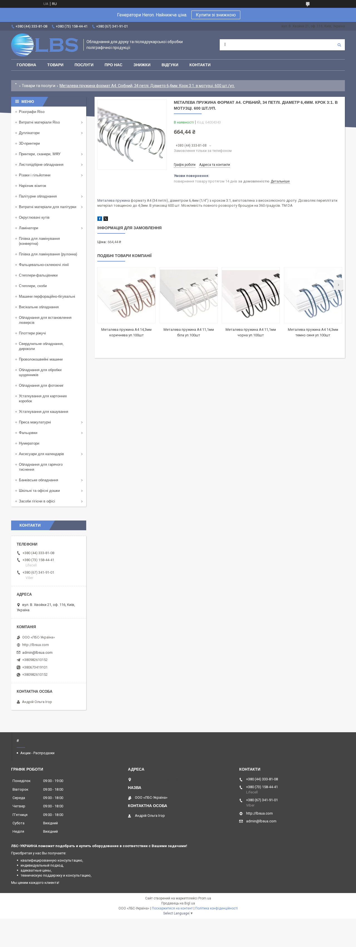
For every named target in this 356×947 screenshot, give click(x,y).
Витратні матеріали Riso (39, 122)
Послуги (84, 65)
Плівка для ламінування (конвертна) (39, 241)
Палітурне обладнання (38, 196)
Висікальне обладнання (39, 307)
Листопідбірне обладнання (41, 164)
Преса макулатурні (35, 422)
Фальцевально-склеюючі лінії (44, 265)
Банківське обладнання (38, 480)
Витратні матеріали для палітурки (47, 207)
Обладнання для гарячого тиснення (41, 467)
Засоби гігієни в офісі (37, 501)
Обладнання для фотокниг (41, 385)
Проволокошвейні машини (41, 359)
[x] (105, 220)
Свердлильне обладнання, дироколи (41, 346)
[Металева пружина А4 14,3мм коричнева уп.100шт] (126, 295)
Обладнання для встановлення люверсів (45, 320)
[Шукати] (339, 44)
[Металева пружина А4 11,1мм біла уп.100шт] (189, 295)
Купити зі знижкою (216, 15)
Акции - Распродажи (37, 753)
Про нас (113, 65)
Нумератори (29, 443)
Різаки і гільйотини (34, 175)
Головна (26, 65)
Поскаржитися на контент (172, 908)
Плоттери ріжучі (32, 333)
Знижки (142, 65)
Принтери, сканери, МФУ (39, 154)
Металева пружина (113, 200)
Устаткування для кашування (43, 412)
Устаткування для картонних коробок (43, 398)
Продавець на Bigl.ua (178, 903)
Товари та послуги (38, 85)
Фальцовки (28, 433)
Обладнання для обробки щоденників (40, 372)
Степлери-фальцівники (38, 275)
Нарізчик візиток (32, 186)
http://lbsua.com (35, 645)
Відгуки (170, 65)
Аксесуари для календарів (41, 454)
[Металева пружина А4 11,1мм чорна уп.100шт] (251, 295)
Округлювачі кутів (34, 217)
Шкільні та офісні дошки (39, 491)
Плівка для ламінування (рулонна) (48, 254)
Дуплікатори (29, 133)
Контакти (200, 65)
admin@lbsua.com (37, 652)
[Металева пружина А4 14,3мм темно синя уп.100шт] (313, 295)
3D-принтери (29, 143)
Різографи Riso (31, 112)
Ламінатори (28, 228)
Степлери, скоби (33, 286)
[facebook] (99, 220)
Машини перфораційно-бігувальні (47, 296)
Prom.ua (204, 898)
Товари (55, 65)
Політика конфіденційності (216, 908)
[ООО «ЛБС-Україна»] (44, 44)
